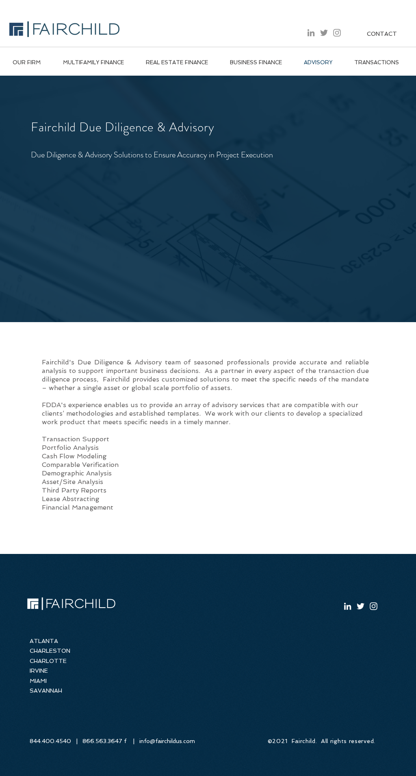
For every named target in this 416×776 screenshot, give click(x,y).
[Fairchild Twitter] (324, 33)
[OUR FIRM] (208, 303)
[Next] (373, 199)
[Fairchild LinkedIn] (311, 33)
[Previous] (43, 199)
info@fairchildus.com (167, 741)
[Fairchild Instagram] (337, 33)
